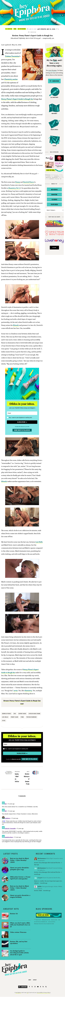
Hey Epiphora (18, 992)
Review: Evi (14, 914)
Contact (35, 979)
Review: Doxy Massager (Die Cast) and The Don (47, 863)
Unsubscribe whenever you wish (22, 426)
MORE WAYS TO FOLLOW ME (22, 430)
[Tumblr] (40, 986)
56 (58, 29)
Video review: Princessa (18, 932)
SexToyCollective (56, 176)
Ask (27, 992)
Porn (15, 29)
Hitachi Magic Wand (34, 713)
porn (22, 717)
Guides (54, 199)
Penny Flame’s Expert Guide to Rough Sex (17, 99)
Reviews (54, 189)
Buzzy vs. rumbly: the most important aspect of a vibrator (48, 882)
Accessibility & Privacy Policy (43, 992)
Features (54, 204)
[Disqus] (22, 822)
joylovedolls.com (52, 178)
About (29, 979)
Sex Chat (48, 176)
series (11, 79)
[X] (32, 986)
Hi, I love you (9, 29)
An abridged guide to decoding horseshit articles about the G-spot (19, 953)
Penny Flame (14, 717)
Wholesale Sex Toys (48, 177)
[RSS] (43, 986)
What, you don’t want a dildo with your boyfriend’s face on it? (20, 925)
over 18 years (52, 70)
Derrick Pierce (28, 182)
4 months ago (46, 890)
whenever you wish (16, 759)
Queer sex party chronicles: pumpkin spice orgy (19, 868)
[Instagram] (35, 986)
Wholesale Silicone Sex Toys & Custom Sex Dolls (44, 923)
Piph (55, 60)
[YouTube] (37, 986)
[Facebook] (29, 986)
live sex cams (57, 178)
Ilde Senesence (42, 858)
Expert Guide (22, 713)
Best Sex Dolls (54, 919)
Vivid (3, 720)
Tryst (60, 178)
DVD (15, 713)
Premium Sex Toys (47, 174)
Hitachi (16, 325)
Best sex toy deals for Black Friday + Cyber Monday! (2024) (19, 860)
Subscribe (55, 81)
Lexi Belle (39, 542)
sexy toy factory (51, 921)
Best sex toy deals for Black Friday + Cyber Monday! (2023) (19, 888)
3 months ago (43, 883)
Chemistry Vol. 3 (14, 188)
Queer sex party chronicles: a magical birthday (20, 896)
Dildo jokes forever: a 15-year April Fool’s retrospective (20, 878)
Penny (17, 182)
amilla (39, 886)
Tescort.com (38, 919)
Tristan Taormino (12, 56)
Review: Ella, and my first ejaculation (18, 942)
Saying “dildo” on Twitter (17, 776)
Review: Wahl (38, 890)
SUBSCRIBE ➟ (22, 422)
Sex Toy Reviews (22, 29)
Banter (54, 194)
